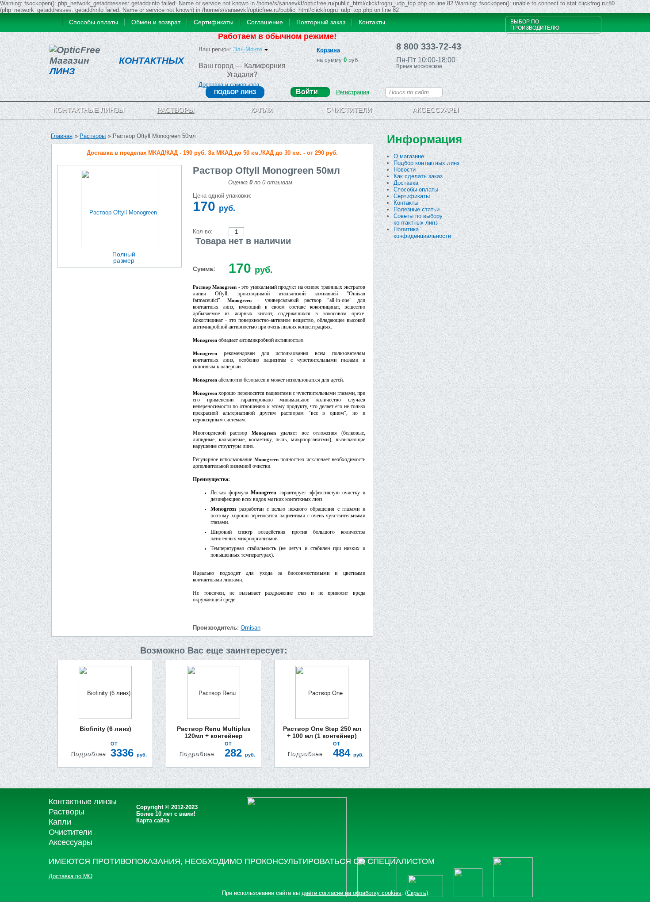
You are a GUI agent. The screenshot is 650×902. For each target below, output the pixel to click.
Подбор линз (235, 92)
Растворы (93, 136)
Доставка (406, 183)
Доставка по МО (70, 876)
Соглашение (265, 22)
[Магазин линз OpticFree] (54, 23)
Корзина (328, 50)
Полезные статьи (417, 209)
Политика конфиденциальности (422, 232)
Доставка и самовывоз (229, 84)
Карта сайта (152, 820)
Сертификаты (213, 22)
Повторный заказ (320, 22)
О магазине (409, 156)
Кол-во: (203, 231)
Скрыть (416, 893)
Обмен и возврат (155, 22)
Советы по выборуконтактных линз (418, 219)
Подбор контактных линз (426, 163)
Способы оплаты (93, 22)
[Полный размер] (119, 208)
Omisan (250, 627)
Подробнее (87, 753)
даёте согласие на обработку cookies (351, 893)
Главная (62, 136)
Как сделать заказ (418, 176)
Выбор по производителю (534, 25)
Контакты (372, 22)
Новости (405, 169)
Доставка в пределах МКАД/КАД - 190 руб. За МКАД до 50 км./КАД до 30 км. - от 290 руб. (212, 152)
